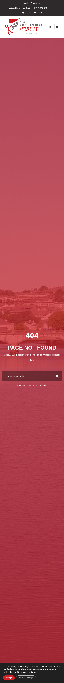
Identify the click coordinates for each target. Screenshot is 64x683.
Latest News (14, 8)
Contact (26, 8)
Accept (9, 678)
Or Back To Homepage (32, 385)
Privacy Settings (26, 678)
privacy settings (28, 672)
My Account (40, 8)
